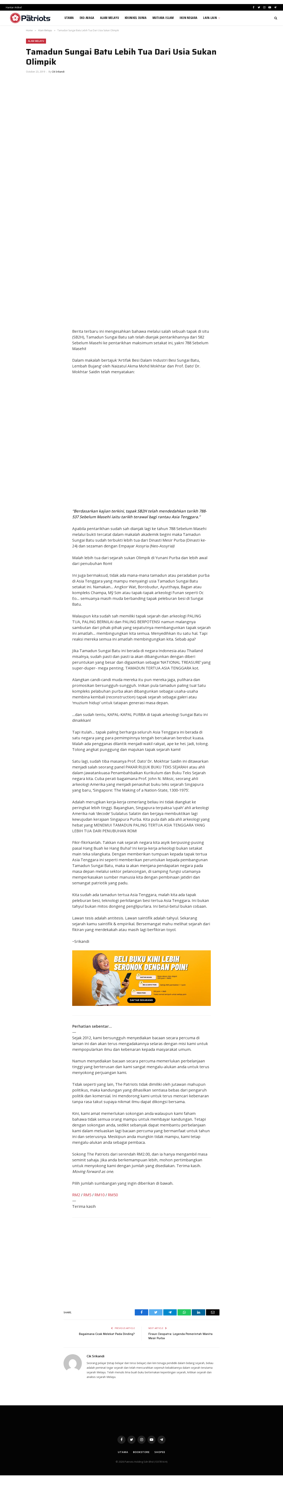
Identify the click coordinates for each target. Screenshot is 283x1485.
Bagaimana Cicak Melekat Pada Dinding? (107, 1334)
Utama (69, 18)
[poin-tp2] (141, 1004)
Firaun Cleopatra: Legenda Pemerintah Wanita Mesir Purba (180, 1336)
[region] (178, 441)
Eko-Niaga (87, 18)
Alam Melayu (109, 18)
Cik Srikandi (58, 71)
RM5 (87, 1194)
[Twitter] (33, 217)
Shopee (159, 1452)
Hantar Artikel (14, 7)
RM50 (113, 1194)
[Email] (33, 243)
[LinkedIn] (33, 225)
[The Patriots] (30, 18)
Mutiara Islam (163, 18)
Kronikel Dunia (136, 18)
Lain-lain (210, 18)
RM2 (76, 1194)
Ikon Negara (189, 18)
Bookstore (141, 1452)
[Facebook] (33, 208)
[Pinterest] (33, 234)
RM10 (100, 1194)
